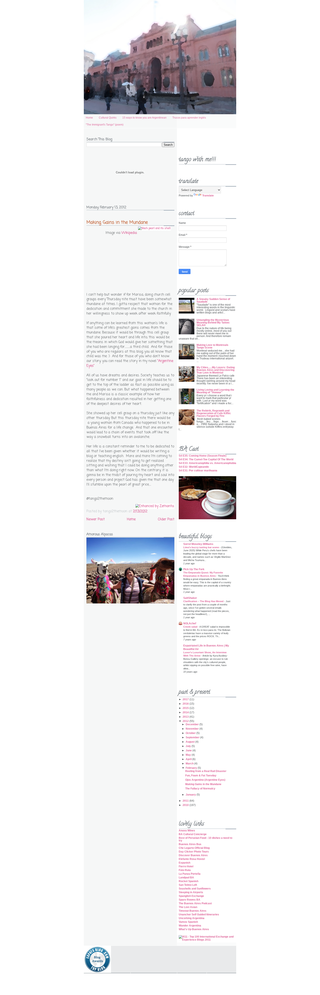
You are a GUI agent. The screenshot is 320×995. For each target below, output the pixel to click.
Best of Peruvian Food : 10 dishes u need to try (205, 839)
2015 (186, 708)
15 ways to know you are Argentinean (144, 117)
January (191, 794)
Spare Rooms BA (189, 899)
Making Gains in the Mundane (117, 222)
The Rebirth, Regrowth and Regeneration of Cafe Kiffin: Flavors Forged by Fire (214, 413)
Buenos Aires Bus (190, 844)
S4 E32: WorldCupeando (194, 466)
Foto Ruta (185, 870)
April (189, 759)
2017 (186, 699)
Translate (208, 195)
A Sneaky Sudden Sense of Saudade (213, 300)
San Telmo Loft (188, 884)
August (190, 741)
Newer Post (95, 519)
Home (89, 117)
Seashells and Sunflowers (195, 888)
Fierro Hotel (186, 866)
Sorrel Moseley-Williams (198, 544)
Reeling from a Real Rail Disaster (205, 771)
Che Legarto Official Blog (194, 847)
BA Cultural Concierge (193, 834)
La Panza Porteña (189, 873)
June (189, 750)
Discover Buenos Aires (193, 855)
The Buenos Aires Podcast (195, 903)
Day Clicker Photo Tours (194, 851)
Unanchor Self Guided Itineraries (199, 914)
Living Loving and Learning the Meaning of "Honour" (215, 391)
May (189, 754)
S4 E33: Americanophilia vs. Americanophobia (207, 463)
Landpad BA (186, 877)
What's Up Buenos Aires (194, 929)
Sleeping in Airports (191, 892)
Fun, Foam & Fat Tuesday (200, 775)
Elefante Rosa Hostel (192, 859)
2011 (186, 800)
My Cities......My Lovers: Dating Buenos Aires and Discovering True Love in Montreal (216, 370)
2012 (186, 721)
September (193, 737)
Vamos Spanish (188, 921)
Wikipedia (129, 233)
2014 (186, 712)
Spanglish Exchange (191, 896)
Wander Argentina (190, 925)
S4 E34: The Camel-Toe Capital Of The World (206, 459)
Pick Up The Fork (193, 569)
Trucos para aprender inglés (189, 117)
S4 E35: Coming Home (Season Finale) (202, 455)
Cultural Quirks (107, 117)
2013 (186, 716)
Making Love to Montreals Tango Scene (212, 346)
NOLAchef (189, 623)
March (190, 763)
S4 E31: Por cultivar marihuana (198, 470)
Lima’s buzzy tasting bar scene (201, 547)
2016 (186, 703)
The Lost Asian (188, 907)
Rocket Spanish (188, 881)
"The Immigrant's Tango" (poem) (104, 124)
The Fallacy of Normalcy (200, 788)
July (189, 746)
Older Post (166, 519)
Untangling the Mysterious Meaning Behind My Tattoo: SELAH (213, 322)
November (192, 728)
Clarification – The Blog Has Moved (203, 601)
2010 (186, 805)
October (191, 733)
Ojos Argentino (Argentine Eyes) (205, 779)
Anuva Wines (187, 830)
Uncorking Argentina (191, 918)
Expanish (184, 862)
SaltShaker (190, 598)
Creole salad (190, 626)
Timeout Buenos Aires (192, 910)
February (192, 767)
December (192, 724)
